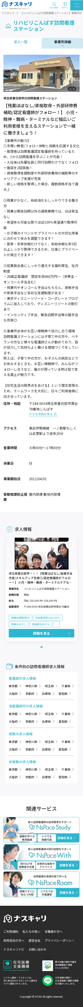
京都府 (29, 693)
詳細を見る (41, 633)
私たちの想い (31, 931)
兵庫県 (46, 693)
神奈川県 (31, 686)
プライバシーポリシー (59, 940)
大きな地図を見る (41, 414)
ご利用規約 (10, 931)
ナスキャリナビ (13, 949)
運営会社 (34, 940)
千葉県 (66, 686)
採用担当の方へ (13, 940)
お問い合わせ (37, 949)
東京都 (13, 686)
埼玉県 (49, 686)
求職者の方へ (54, 931)
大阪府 (13, 693)
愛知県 (63, 693)
